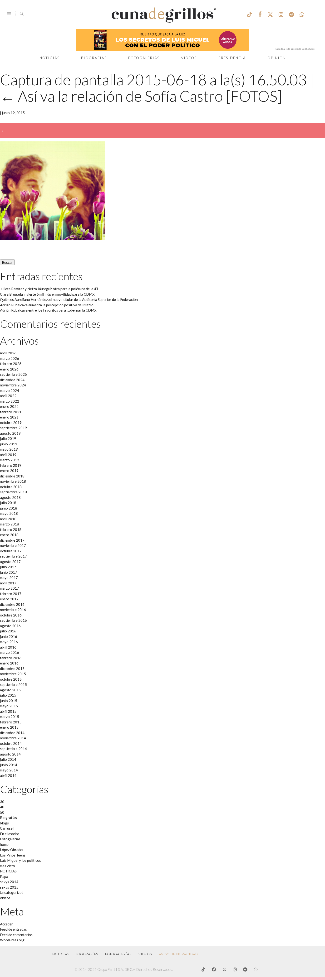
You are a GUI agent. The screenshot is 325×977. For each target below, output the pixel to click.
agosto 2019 (10, 433)
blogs (4, 823)
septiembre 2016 (13, 620)
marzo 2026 (9, 358)
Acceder (6, 924)
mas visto (7, 866)
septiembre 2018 (13, 492)
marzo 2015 (9, 716)
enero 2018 (9, 535)
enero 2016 (9, 663)
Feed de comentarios (16, 935)
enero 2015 (9, 727)
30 (2, 801)
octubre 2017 (11, 551)
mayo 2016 (9, 642)
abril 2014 (8, 775)
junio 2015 (8, 700)
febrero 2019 (10, 465)
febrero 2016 (10, 658)
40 (2, 807)
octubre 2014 (11, 743)
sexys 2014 (9, 882)
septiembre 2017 (13, 556)
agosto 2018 (10, 497)
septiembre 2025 (13, 374)
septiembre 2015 (13, 684)
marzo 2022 (9, 401)
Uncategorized (11, 892)
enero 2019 (9, 470)
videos (5, 898)
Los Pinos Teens (12, 855)
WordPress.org (12, 940)
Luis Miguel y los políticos (20, 860)
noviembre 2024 (13, 385)
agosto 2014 (10, 754)
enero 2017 (9, 599)
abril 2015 (8, 711)
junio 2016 (8, 636)
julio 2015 (8, 695)
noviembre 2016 (13, 609)
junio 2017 (8, 572)
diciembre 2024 (12, 380)
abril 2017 (8, 583)
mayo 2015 (9, 706)
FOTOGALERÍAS (118, 954)
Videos (189, 58)
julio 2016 (8, 631)
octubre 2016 (11, 615)
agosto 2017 (10, 561)
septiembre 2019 (13, 428)
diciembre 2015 (12, 668)
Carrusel (7, 828)
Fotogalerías (144, 58)
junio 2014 (8, 765)
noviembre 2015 (13, 674)
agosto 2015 (10, 690)
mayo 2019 (9, 449)
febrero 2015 (10, 722)
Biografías (94, 58)
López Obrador (12, 849)
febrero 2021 (10, 412)
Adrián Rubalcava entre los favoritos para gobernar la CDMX (48, 310)
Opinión (276, 58)
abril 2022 (8, 396)
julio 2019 (8, 438)
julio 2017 (8, 567)
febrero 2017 (10, 594)
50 (2, 812)
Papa (4, 876)
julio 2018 (8, 503)
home (4, 844)
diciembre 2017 (12, 540)
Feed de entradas (13, 929)
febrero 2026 (10, 363)
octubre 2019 (11, 422)
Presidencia (232, 58)
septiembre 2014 (13, 748)
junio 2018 (8, 508)
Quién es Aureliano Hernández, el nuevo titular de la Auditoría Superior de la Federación (69, 299)
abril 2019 (8, 454)
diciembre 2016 (12, 604)
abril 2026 (8, 353)
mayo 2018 (9, 513)
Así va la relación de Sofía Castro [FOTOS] (141, 96)
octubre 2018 (11, 487)
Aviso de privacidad (178, 954)
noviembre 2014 (13, 738)
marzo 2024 (9, 390)
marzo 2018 (9, 524)
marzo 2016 (9, 652)
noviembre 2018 (13, 481)
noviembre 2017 (13, 545)
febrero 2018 (10, 529)
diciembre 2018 (12, 476)
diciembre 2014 (12, 733)
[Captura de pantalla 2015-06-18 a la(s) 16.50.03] (52, 239)
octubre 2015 (11, 679)
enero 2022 (9, 406)
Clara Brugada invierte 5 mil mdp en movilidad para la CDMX (47, 294)
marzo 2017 (9, 588)
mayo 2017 (9, 577)
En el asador (9, 834)
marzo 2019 (9, 460)
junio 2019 (8, 444)
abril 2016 (8, 647)
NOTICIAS (8, 871)
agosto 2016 (10, 626)
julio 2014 (8, 759)
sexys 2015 (9, 887)
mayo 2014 (9, 770)
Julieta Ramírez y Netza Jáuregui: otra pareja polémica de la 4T (49, 289)
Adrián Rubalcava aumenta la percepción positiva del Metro (47, 305)
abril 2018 (8, 519)
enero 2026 (9, 369)
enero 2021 (9, 417)
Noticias (49, 58)
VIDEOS (145, 954)
